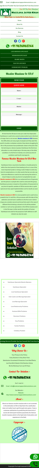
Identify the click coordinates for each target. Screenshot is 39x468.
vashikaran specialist (19, 287)
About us (19, 24)
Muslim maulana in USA (19, 74)
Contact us (19, 36)
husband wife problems (19, 311)
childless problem (19, 331)
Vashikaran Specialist (19, 55)
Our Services (19, 28)
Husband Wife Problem (19, 67)
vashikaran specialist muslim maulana (19, 282)
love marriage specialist (19, 302)
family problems (19, 326)
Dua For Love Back (19, 63)
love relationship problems (19, 306)
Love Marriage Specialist (19, 52)
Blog (19, 32)
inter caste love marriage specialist (19, 297)
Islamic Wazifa (19, 59)
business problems (19, 316)
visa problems (19, 321)
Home (19, 20)
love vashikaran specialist (19, 292)
